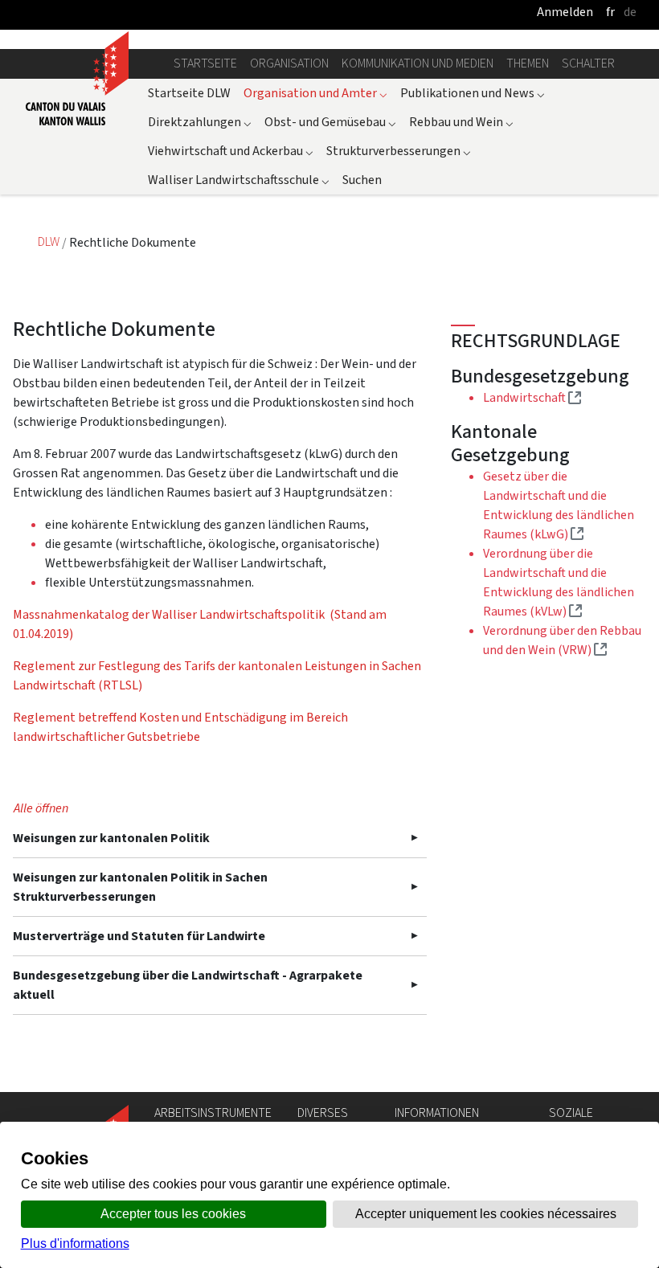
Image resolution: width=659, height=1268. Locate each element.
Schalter (588, 63)
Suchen (362, 179)
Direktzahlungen (200, 121)
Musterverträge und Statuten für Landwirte (139, 935)
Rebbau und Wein (461, 121)
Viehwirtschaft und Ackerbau (230, 150)
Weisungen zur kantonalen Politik (111, 837)
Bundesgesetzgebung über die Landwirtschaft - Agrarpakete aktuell (187, 985)
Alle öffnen (41, 808)
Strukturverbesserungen (398, 150)
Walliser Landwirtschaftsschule (239, 179)
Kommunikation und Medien (417, 63)
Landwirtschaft (532, 397)
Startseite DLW (189, 92)
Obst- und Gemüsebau (330, 121)
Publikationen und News (472, 92)
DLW (50, 242)
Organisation (289, 63)
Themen (527, 63)
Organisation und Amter (315, 92)
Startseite (205, 63)
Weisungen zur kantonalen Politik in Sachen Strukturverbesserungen (140, 887)
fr (610, 11)
